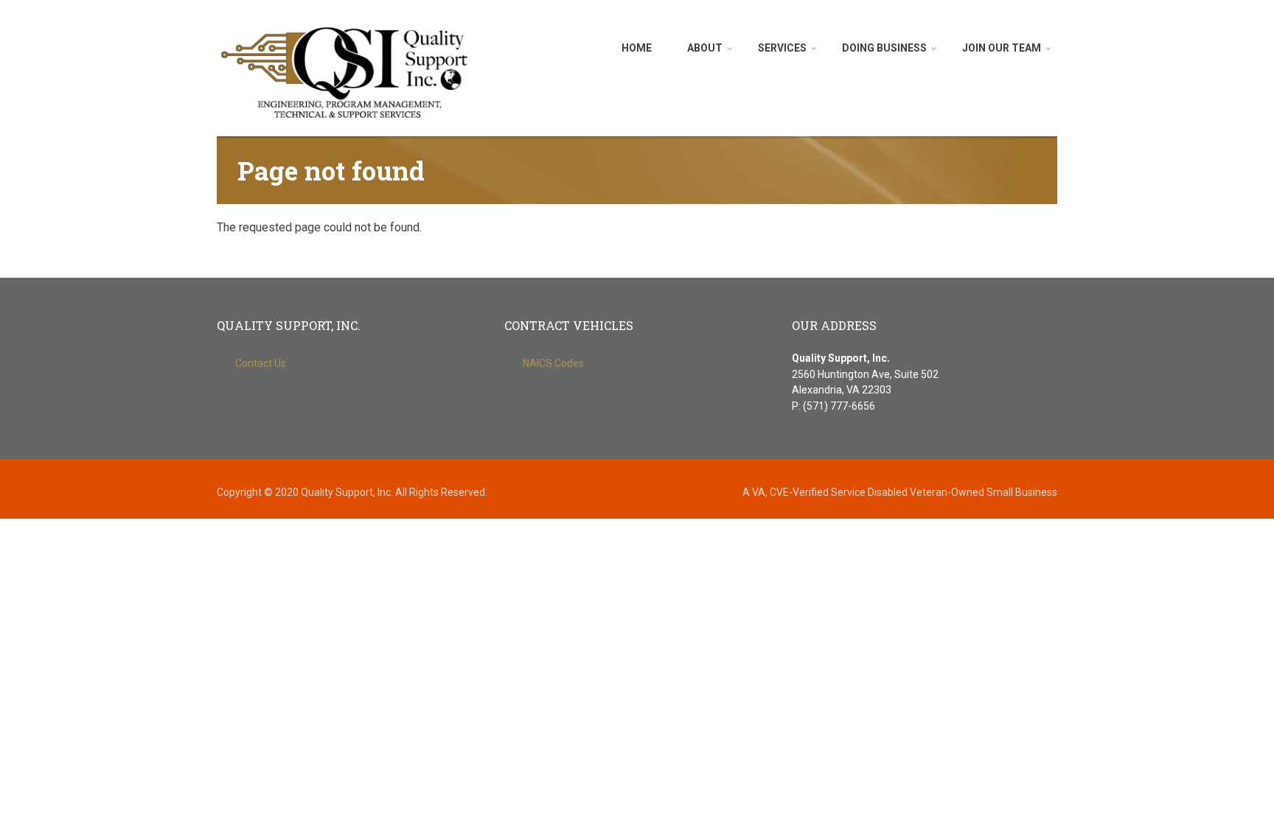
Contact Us (260, 363)
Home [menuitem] (637, 48)
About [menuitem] (705, 48)
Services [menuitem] (782, 48)
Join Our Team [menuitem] (1001, 48)
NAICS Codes (553, 363)
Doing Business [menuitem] (884, 48)
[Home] (346, 72)
